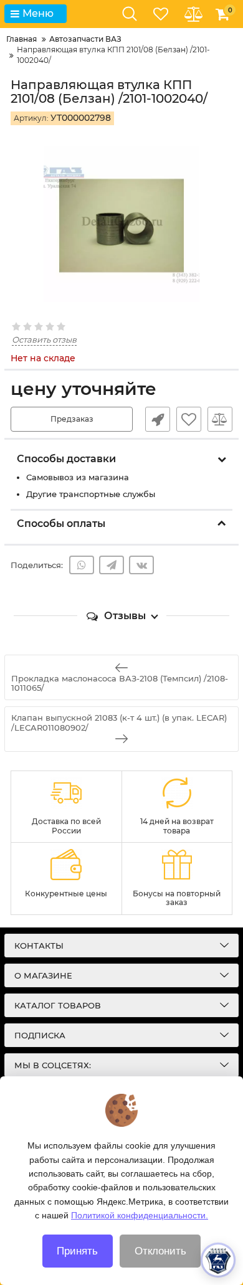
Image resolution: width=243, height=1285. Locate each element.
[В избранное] (188, 419)
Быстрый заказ (157, 419)
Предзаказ (71, 419)
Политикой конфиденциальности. (139, 1215)
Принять (77, 1251)
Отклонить (160, 1251)
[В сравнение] (219, 419)
